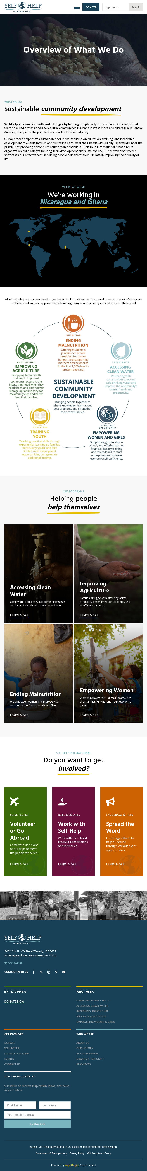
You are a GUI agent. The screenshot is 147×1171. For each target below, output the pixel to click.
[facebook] (34, 972)
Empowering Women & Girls (95, 1022)
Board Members (87, 1053)
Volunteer (11, 1048)
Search (136, 7)
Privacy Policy (77, 1153)
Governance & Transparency (51, 1153)
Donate (9, 1043)
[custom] (56, 972)
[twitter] (41, 972)
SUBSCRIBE (37, 1124)
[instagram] (49, 972)
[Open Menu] (77, 7)
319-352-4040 (13, 963)
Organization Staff (90, 1059)
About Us (82, 1043)
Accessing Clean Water (92, 1006)
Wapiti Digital (72, 1165)
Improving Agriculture (92, 1011)
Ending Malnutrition (91, 1016)
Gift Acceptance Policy (99, 1153)
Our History (84, 1048)
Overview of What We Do (93, 1000)
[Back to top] (139, 1163)
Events (9, 1059)
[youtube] (64, 972)
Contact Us (12, 1064)
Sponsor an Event (16, 1053)
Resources (83, 1064)
